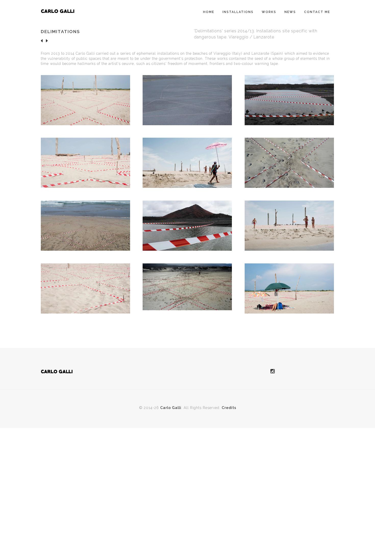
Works (269, 12)
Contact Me (317, 12)
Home (208, 12)
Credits (229, 408)
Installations (238, 12)
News (290, 12)
